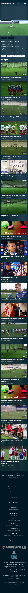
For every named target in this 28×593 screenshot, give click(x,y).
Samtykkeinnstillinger (14, 579)
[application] (14, 28)
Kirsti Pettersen (14, 499)
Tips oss (14, 542)
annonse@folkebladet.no (14, 520)
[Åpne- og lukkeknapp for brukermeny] (18, 3)
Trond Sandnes (14, 504)
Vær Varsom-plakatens (20, 562)
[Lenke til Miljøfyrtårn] (14, 557)
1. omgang (4, 38)
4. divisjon (10, 55)
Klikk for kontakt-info (14, 509)
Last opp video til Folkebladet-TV (14, 525)
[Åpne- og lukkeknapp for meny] (25, 3)
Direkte (3, 44)
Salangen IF (21, 55)
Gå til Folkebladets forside (14, 530)
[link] (7, 3)
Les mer (17, 477)
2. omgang (11, 38)
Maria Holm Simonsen (14, 494)
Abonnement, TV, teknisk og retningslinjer (14, 535)
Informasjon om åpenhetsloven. (14, 586)
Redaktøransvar (6, 566)
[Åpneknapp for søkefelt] (21, 3)
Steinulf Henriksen (14, 489)
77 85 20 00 (14, 515)
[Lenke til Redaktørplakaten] (14, 551)
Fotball (3, 55)
